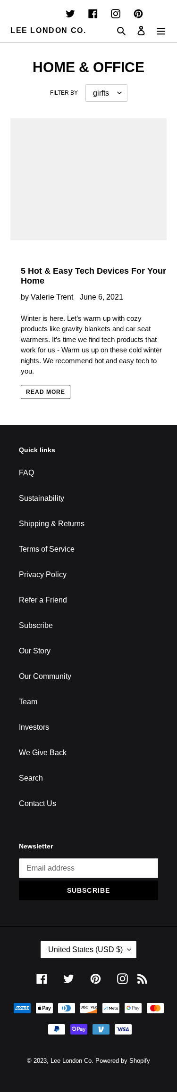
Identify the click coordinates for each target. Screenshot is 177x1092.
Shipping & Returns (51, 524)
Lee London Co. (48, 30)
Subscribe (36, 625)
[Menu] (161, 30)
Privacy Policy (43, 574)
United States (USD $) (85, 949)
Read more (45, 392)
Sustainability (41, 498)
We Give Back (43, 753)
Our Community (45, 676)
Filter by (64, 93)
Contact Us (37, 803)
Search (31, 778)
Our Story (35, 651)
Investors (34, 727)
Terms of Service (47, 549)
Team (28, 702)
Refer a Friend (43, 600)
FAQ (26, 473)
